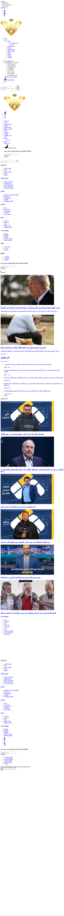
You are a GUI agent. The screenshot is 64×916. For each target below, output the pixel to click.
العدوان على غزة (8, 631)
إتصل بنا (6, 250)
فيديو (8, 140)
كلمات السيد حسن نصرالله (11, 194)
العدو (5, 173)
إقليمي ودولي (7, 171)
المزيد (5, 39)
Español (6, 237)
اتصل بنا (6, 763)
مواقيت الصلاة (10, 79)
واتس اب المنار (8, 238)
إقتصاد (9, 54)
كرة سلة (6, 222)
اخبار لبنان (7, 634)
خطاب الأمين (10, 49)
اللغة (5, 141)
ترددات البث (7, 246)
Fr (4, 7)
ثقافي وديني (7, 214)
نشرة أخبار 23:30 (8, 184)
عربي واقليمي (14, 43)
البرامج (9, 47)
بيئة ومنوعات (7, 211)
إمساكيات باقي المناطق (10, 76)
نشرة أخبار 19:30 (8, 181)
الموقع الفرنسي (8, 759)
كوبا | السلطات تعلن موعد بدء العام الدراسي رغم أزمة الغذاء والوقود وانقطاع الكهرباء (27, 391)
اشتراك (6, 156)
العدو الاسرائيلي (8, 632)
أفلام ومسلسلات (8, 201)
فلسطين (6, 621)
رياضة (9, 52)
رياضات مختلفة (8, 227)
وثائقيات (6, 199)
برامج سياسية (8, 197)
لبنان (5, 38)
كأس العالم (7, 225)
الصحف (9, 57)
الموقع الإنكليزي (8, 757)
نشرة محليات (7, 183)
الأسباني (6, 259)
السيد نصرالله (11, 51)
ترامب (6, 627)
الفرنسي (6, 258)
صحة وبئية (7, 209)
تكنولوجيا (6, 212)
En (3, 7)
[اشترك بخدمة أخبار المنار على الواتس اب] (4, 740)
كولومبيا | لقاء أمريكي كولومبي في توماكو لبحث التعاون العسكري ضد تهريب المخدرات (27, 364)
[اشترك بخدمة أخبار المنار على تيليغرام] (4, 738)
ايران (5, 629)
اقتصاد (6, 174)
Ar (1, 7)
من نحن (6, 248)
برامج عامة (7, 196)
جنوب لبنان (7, 626)
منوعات (9, 55)
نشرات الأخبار (11, 46)
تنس (5, 224)
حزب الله (6, 624)
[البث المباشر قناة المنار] (4, 743)
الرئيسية (6, 121)
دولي (12, 44)
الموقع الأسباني (8, 760)
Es (5, 7)
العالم (8, 41)
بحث (18, 89)
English (6, 233)
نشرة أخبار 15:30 (8, 186)
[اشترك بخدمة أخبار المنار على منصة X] (4, 741)
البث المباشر (9, 61)
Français (6, 235)
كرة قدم (6, 220)
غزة (5, 623)
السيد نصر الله (8, 129)
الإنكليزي (6, 256)
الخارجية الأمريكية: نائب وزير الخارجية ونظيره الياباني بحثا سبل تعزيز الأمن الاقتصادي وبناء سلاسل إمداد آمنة (33, 377)
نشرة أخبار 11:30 (8, 188)
